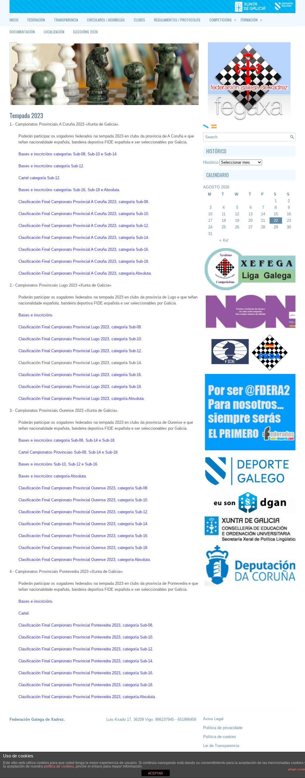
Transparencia (66, 19)
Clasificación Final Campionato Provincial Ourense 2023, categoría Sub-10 (82, 500)
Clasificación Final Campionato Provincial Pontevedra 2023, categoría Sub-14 (85, 661)
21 (263, 220)
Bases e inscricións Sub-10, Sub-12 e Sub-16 (57, 464)
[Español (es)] (214, 126)
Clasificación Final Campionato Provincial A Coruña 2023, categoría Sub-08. (83, 201)
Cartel (23, 613)
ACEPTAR (155, 773)
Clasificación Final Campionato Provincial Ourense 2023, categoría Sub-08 (82, 488)
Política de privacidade (222, 728)
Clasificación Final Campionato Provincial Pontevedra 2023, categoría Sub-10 (85, 637)
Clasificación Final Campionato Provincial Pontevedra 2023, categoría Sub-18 (85, 685)
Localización (54, 31)
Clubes (139, 19)
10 (210, 214)
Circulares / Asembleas (106, 19)
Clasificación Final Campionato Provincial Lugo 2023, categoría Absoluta (81, 398)
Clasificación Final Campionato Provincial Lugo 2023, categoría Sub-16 (79, 374)
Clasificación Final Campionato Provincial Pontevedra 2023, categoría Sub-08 (85, 625)
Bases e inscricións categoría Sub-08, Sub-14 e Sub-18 (66, 440)
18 (224, 220)
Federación (36, 19)
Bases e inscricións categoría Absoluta (52, 476)
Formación (251, 19)
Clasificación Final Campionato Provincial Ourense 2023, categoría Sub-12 (82, 512)
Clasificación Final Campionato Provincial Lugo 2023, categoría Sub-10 (79, 339)
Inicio (14, 19)
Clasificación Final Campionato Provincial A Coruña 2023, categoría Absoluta (84, 273)
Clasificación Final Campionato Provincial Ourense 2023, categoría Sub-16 (82, 535)
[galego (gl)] (205, 126)
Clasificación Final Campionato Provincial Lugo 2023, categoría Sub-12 (79, 351)
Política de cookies (219, 736)
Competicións (222, 19)
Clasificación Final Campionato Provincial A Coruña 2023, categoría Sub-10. (83, 213)
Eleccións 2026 (85, 31)
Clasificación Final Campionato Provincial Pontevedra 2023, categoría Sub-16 (85, 673)
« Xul (223, 240)
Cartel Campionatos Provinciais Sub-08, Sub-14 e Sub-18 (67, 452)
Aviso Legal (213, 719)
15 (276, 214)
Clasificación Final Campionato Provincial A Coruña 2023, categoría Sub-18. (83, 261)
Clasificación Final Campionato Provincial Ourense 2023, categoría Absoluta (84, 559)
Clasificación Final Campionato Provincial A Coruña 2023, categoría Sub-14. (83, 237)
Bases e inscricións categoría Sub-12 (50, 166)
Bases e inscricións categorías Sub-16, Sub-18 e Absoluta (68, 190)
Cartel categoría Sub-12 (38, 178)
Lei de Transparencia (221, 745)
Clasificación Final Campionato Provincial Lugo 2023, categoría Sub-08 (79, 327)
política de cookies (59, 766)
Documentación (22, 31)
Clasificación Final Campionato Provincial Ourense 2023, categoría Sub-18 (82, 547)
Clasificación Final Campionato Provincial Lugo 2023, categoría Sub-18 (79, 386)
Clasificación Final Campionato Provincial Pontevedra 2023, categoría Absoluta (86, 697)
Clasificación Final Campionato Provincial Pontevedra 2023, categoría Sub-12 (85, 649)
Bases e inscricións (35, 315)
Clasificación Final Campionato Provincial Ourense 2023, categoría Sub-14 (82, 524)
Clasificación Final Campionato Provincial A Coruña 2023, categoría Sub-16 (83, 249)
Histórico (210, 162)
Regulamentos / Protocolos (177, 19)
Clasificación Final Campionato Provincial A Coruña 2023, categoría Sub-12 (83, 225)
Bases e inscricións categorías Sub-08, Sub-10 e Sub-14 (67, 154)
